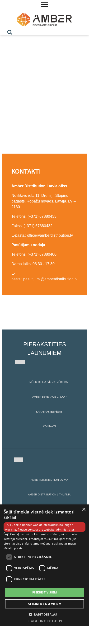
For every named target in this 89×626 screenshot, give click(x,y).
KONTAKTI (49, 426)
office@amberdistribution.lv (50, 235)
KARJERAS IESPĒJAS (49, 411)
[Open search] (10, 32)
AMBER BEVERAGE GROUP (49, 396)
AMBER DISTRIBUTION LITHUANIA (49, 494)
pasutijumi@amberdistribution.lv (50, 279)
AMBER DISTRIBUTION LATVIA (49, 479)
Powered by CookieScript (44, 621)
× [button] (83, 509)
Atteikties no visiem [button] (44, 604)
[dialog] (44, 565)
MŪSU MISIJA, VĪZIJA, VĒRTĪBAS (49, 382)
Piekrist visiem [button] (44, 592)
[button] (44, 614)
